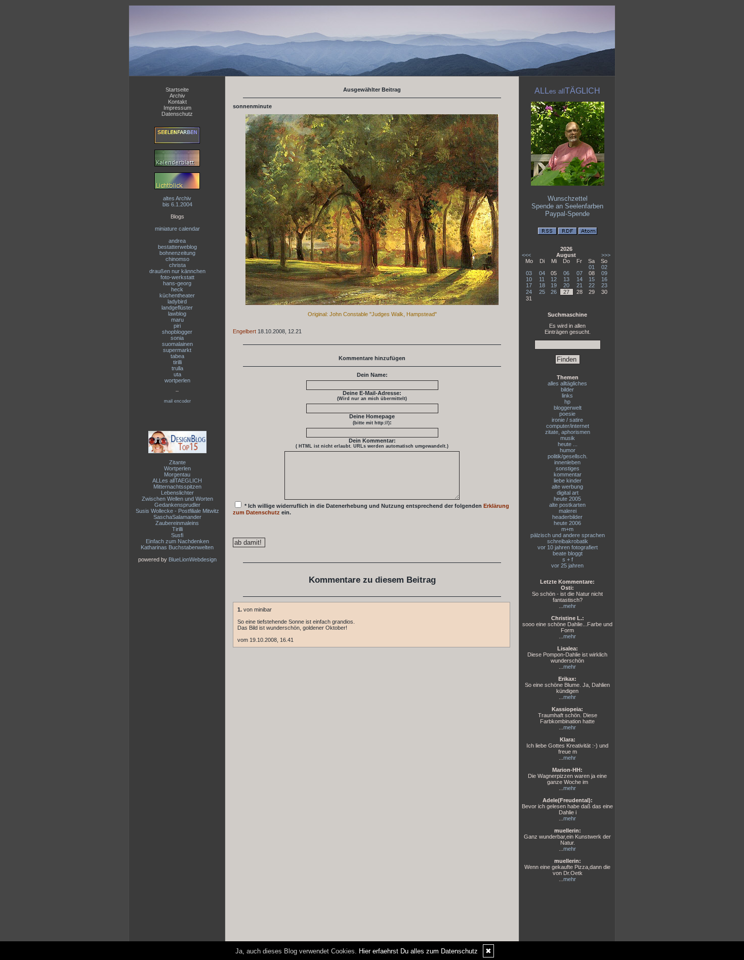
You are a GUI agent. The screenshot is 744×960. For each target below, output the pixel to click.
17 (529, 285)
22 (592, 285)
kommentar (568, 474)
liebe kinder (568, 480)
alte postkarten (567, 505)
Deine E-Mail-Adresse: (372, 395)
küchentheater (177, 295)
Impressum (177, 108)
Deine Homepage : (372, 419)
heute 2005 (567, 499)
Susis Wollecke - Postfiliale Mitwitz (177, 511)
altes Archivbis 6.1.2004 (177, 201)
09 (604, 273)
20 (566, 285)
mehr (569, 606)
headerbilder (567, 517)
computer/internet (567, 426)
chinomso (177, 259)
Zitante (177, 462)
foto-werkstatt (177, 277)
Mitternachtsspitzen (177, 487)
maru (177, 320)
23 (604, 285)
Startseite (177, 89)
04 (542, 273)
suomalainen (177, 344)
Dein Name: (372, 375)
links (567, 395)
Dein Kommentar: (372, 443)
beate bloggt (568, 553)
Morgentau (177, 474)
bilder (567, 389)
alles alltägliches (567, 383)
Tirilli (177, 529)
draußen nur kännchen (177, 271)
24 (529, 292)
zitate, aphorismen (567, 432)
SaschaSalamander (177, 517)
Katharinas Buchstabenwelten (177, 547)
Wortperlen (177, 468)
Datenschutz (177, 114)
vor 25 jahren (567, 565)
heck (177, 289)
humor (567, 450)
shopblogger (177, 332)
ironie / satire (567, 420)
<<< (526, 255)
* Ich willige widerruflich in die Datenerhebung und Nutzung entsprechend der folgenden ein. (371, 509)
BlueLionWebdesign (193, 559)
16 (604, 279)
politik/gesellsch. (568, 456)
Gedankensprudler (177, 505)
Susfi (177, 535)
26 (554, 292)
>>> (605, 255)
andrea (177, 241)
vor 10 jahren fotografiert (568, 547)
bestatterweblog (177, 247)
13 (566, 279)
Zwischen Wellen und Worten (177, 499)
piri (177, 326)
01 (592, 267)
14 (579, 279)
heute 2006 (567, 523)
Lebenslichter (177, 493)
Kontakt (177, 102)
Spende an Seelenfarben (567, 206)
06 (566, 273)
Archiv (177, 96)
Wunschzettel (568, 198)
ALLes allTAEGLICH (177, 480)
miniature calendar (177, 229)
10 (529, 279)
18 (542, 285)
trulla (177, 368)
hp (567, 402)
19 (554, 285)
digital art (567, 493)
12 (554, 279)
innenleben (567, 462)
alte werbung (567, 487)
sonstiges (568, 468)
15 (592, 279)
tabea (177, 356)
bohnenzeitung (177, 253)
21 (579, 285)
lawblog (177, 314)
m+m (567, 529)
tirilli (177, 362)
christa (177, 265)
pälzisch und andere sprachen (567, 535)
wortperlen (177, 380)
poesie (567, 414)
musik (567, 438)
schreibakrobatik (567, 541)
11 (542, 279)
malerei (567, 511)
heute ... (567, 444)
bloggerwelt (568, 408)
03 (529, 273)
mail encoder (177, 401)
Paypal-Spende (567, 213)
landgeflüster (177, 307)
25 (542, 292)
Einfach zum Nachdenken (177, 541)
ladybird (177, 301)
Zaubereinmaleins (177, 523)
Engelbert (244, 331)
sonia (177, 338)
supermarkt (177, 350)
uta (177, 374)
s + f (567, 559)
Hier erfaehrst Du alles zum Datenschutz (418, 951)
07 (579, 273)
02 (604, 267)
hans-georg (177, 283)
